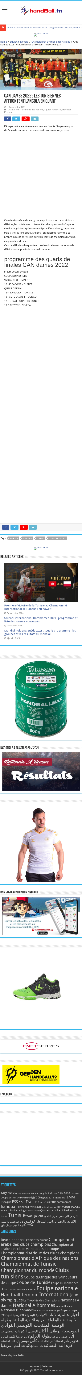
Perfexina (47, 1366)
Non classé (39, 1310)
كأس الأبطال (62, 1341)
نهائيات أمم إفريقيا (17, 1345)
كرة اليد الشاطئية (10, 1341)
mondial (75, 1207)
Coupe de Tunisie (10, 1197)
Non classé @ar (53, 1310)
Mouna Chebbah (9, 1210)
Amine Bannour (31, 1193)
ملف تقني (38, 1346)
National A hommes (34, 1305)
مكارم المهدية (19, 1225)
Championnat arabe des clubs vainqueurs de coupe (37, 1247)
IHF (59, 1207)
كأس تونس (28, 1341)
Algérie (6, 1193)
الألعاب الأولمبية (46, 1315)
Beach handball (13, 1240)
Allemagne (18, 1193)
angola (14, 538)
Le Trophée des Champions (41, 1300)
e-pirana (34, 1366)
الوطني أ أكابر (50, 1331)
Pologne (23, 1210)
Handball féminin (28, 1207)
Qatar (43, 1210)
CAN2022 (27, 538)
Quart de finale (57, 538)
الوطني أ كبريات (26, 1331)
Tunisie (17, 1215)
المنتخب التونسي (33, 1325)
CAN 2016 (64, 1193)
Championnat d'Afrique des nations (50, 41)
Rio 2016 (51, 1210)
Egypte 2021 (60, 1198)
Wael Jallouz (34, 1216)
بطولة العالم (41, 1336)
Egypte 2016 (47, 1197)
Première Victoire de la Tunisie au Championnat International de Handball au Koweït (35, 607)
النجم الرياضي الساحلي (50, 1221)
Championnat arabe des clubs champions (37, 1242)
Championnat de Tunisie (29, 1264)
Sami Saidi (63, 1210)
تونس (29, 1221)
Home (3, 41)
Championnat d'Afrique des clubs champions (40, 1253)
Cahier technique (37, 1240)
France (31, 1202)
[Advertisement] (41, 177)
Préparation (34, 1210)
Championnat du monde (28, 1270)
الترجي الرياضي (68, 1216)
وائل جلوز (6, 1225)
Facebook (6, 1094)
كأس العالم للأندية (46, 1341)
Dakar (40, 538)
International (54, 1295)
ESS (15, 1202)
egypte (35, 1197)
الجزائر (55, 1216)
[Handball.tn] (41, 9)
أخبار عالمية (68, 1314)
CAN (55, 1193)
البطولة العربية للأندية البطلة (36, 1320)
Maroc (66, 1207)
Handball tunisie (48, 1207)
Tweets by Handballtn (12, 1355)
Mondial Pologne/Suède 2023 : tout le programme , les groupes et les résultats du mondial (40, 632)
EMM (71, 1197)
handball (9, 1206)
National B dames (65, 1306)
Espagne (6, 1202)
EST (21, 1201)
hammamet (64, 1202)
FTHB (53, 1202)
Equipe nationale (19, 41)
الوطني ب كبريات (59, 1337)
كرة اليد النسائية (15, 1221)
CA (50, 1193)
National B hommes (17, 1310)
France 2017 (44, 1202)
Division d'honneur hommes (22, 1289)
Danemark (25, 1198)
